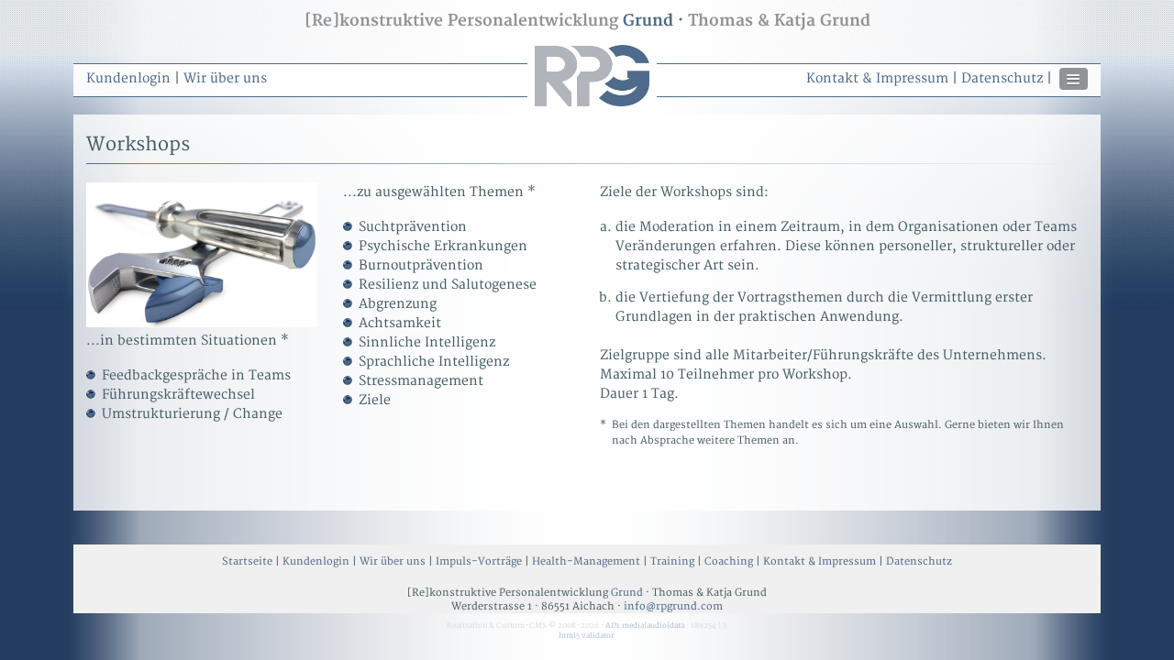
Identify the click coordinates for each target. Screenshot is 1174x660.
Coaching (728, 561)
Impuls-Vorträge (479, 561)
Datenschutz (1002, 78)
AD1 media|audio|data (644, 626)
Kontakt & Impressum (877, 78)
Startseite (247, 561)
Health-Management (586, 561)
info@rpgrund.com (673, 606)
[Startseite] (592, 109)
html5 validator (587, 636)
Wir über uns (225, 78)
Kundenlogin (128, 78)
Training (672, 561)
